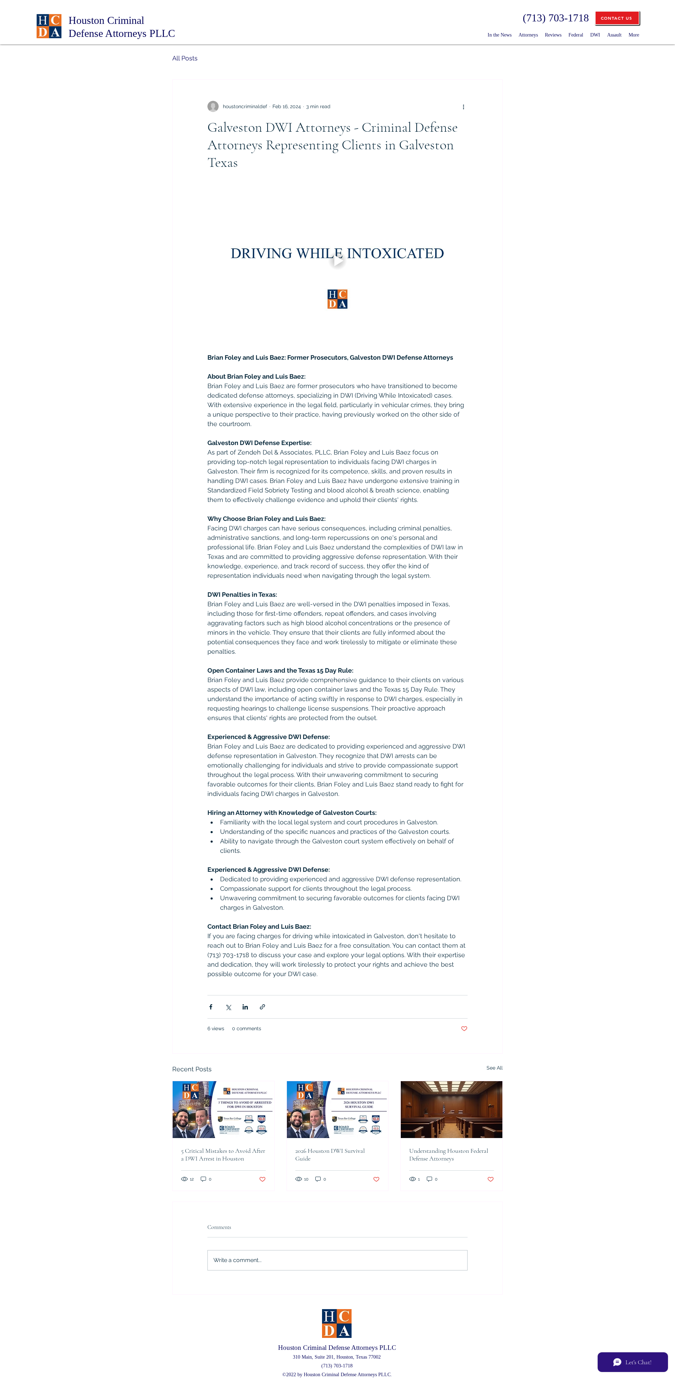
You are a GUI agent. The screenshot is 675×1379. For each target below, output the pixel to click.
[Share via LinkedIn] (245, 1007)
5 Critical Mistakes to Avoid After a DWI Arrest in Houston (223, 1154)
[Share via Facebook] (210, 1007)
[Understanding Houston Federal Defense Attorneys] (451, 1109)
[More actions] (463, 106)
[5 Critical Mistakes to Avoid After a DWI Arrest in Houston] (223, 1109)
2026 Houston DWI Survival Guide (330, 1154)
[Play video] (337, 261)
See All (495, 1068)
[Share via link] (262, 1007)
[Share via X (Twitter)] (228, 1007)
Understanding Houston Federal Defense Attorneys (448, 1154)
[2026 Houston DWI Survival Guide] (337, 1109)
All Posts (185, 58)
